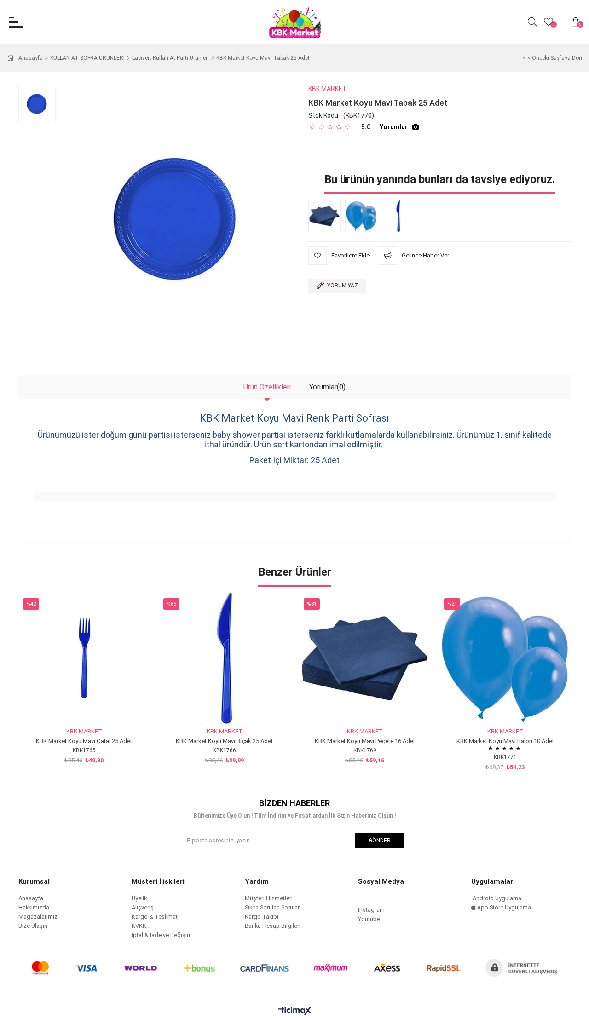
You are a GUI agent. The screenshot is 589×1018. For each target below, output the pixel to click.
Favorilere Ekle (74, 706)
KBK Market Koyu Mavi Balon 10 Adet (505, 741)
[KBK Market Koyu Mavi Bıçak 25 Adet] (400, 216)
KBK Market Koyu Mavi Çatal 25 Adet (84, 741)
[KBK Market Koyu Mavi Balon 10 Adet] (363, 216)
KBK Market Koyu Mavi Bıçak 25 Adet (224, 741)
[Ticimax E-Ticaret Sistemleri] (294, 1011)
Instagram (371, 909)
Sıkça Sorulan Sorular (272, 907)
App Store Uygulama (503, 907)
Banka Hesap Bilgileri (272, 925)
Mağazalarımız (38, 916)
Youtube (369, 918)
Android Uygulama (496, 898)
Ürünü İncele (95, 706)
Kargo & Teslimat (155, 916)
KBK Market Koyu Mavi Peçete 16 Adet (365, 741)
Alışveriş (143, 907)
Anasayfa (30, 898)
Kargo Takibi (261, 916)
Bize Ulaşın (32, 925)
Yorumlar (394, 127)
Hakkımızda (33, 907)
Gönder (380, 840)
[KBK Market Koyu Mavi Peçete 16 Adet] (326, 216)
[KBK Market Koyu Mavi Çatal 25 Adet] (84, 658)
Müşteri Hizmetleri (269, 898)
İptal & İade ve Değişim (162, 935)
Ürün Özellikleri (267, 387)
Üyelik (139, 898)
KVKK (139, 925)
